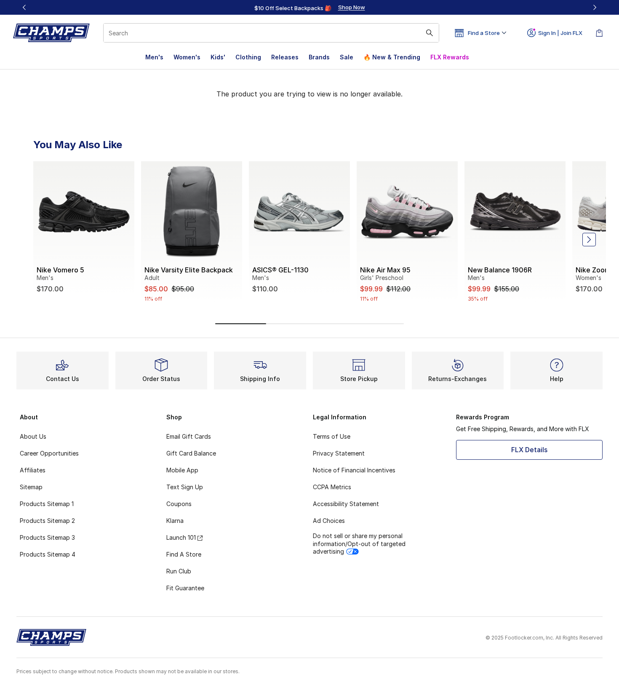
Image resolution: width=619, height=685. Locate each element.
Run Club (178, 571)
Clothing (248, 57)
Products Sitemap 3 (47, 537)
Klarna (175, 520)
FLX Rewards (449, 57)
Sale (346, 57)
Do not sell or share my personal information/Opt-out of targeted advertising (359, 543)
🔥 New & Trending (391, 57)
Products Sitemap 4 (47, 554)
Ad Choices (329, 520)
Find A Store (183, 554)
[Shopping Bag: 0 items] (599, 33)
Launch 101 (181, 537)
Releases (285, 57)
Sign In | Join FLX (560, 32)
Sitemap (31, 486)
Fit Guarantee (185, 588)
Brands (319, 57)
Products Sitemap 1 (47, 503)
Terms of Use (331, 436)
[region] (309, 8)
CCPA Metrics (332, 486)
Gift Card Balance (191, 453)
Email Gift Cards (188, 436)
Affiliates (32, 470)
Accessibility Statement (346, 503)
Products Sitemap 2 (47, 520)
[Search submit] (429, 33)
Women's (186, 57)
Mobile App (182, 470)
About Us (33, 436)
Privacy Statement (339, 453)
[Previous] (24, 7)
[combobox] (271, 33)
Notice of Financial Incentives (354, 470)
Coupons (179, 503)
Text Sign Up (184, 486)
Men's (154, 57)
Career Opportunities (49, 453)
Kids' (218, 57)
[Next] (594, 7)
